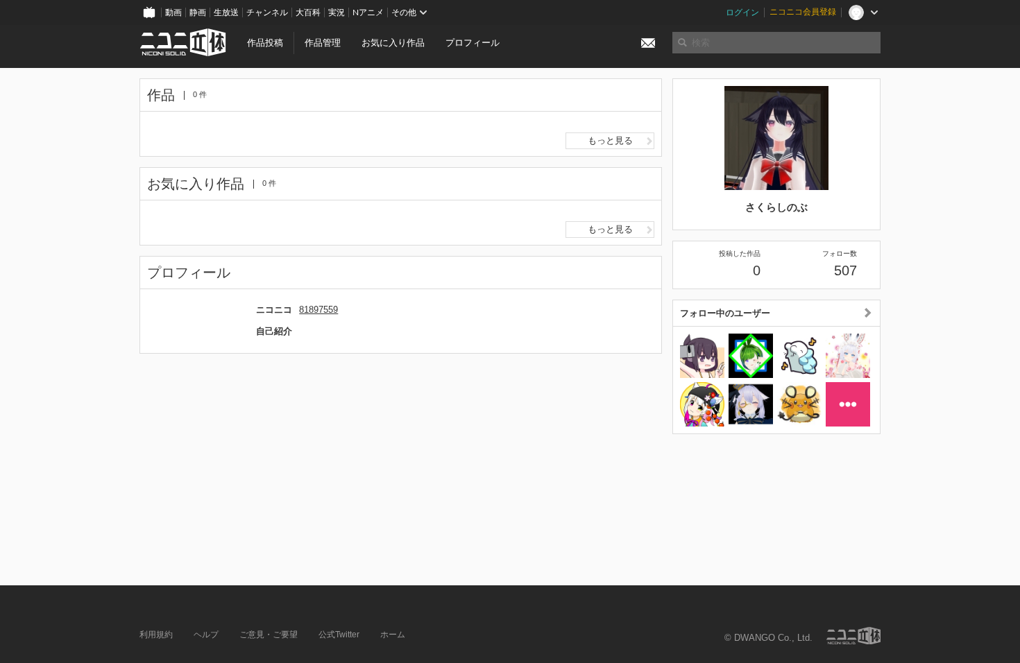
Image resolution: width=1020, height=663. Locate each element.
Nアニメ (368, 12)
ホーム (392, 634)
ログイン (742, 12)
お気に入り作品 (393, 42)
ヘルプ (206, 634)
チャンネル (267, 12)
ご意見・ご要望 (268, 634)
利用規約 (156, 634)
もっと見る (610, 140)
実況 (336, 12)
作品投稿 (265, 42)
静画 (197, 12)
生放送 (226, 12)
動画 (173, 12)
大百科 (308, 12)
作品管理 (323, 42)
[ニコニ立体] (853, 635)
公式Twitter (338, 634)
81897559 (318, 309)
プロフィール (472, 42)
